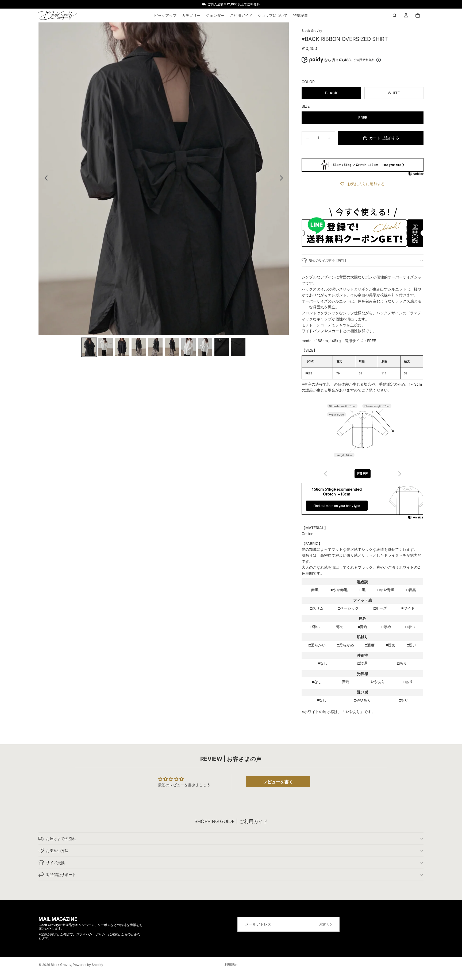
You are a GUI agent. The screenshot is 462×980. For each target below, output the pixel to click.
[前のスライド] (44, 179)
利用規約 (231, 964)
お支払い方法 (57, 850)
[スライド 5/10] (155, 347)
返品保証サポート (61, 874)
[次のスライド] (283, 179)
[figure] (325, 474)
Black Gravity (61, 965)
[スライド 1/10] (89, 347)
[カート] (418, 15)
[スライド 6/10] (172, 347)
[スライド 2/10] (105, 347)
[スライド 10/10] (238, 347)
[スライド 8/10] (205, 347)
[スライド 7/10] (188, 347)
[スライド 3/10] (122, 347)
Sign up (325, 924)
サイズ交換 (55, 862)
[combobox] (362, 474)
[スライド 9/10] (221, 347)
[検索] (395, 15)
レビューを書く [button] (278, 781)
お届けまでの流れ (61, 838)
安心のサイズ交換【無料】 (328, 260)
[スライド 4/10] (139, 347)
